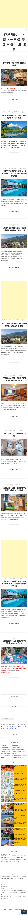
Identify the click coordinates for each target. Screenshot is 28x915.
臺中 (5, 726)
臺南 (7, 726)
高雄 (10, 726)
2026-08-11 (5, 60)
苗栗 (19, 726)
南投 (23, 726)
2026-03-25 (5, 375)
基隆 (3, 726)
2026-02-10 (5, 430)
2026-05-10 (4, 224)
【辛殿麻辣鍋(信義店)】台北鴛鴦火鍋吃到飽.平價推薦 (12, 749)
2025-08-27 (5, 578)
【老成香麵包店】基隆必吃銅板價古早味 (9, 745)
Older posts (14, 696)
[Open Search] (26, 29)
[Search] (25, 709)
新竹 (16, 726)
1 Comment (24, 224)
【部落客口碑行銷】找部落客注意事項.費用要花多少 (13, 890)
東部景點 (9, 111)
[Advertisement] (14, 14)
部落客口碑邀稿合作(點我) (7, 888)
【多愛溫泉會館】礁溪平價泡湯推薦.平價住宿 (10, 747)
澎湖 (12, 728)
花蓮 (10, 728)
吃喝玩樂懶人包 (11, 319)
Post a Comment (21, 60)
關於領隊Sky (4, 886)
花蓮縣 (15, 168)
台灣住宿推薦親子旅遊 (11, 484)
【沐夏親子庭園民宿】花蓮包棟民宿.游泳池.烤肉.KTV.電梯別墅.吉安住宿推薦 (14, 173)
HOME (3, 884)
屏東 (5, 728)
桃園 (14, 726)
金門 (14, 728)
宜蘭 (12, 726)
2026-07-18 (4, 111)
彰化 (21, 726)
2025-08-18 (5, 638)
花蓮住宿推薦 (12, 60)
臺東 (7, 728)
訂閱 (24, 912)
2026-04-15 (4, 319)
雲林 (3, 728)
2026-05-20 (4, 168)
